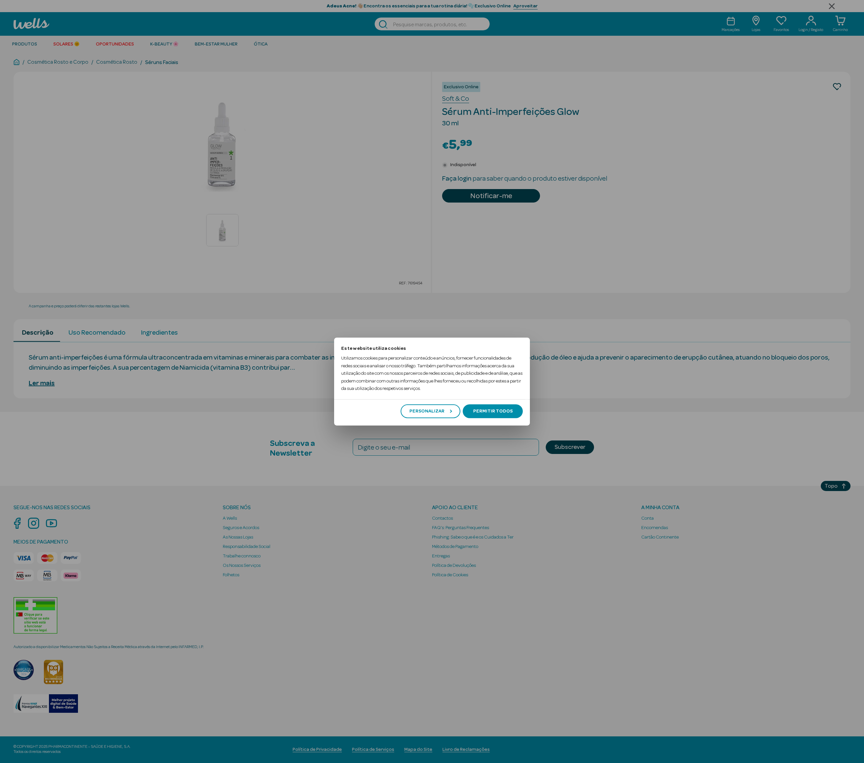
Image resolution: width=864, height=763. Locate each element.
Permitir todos (493, 411)
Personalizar (426, 411)
